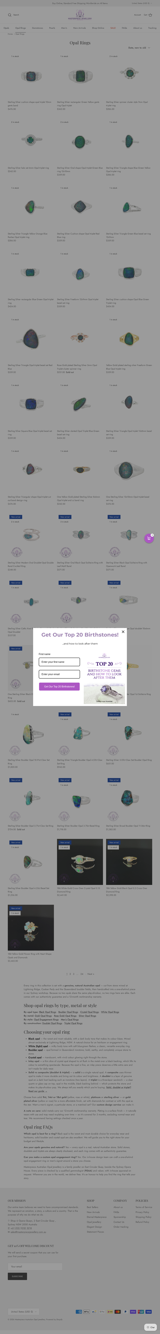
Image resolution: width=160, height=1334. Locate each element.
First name (44, 654)
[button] (149, 538)
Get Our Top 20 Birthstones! (59, 686)
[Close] (123, 631)
